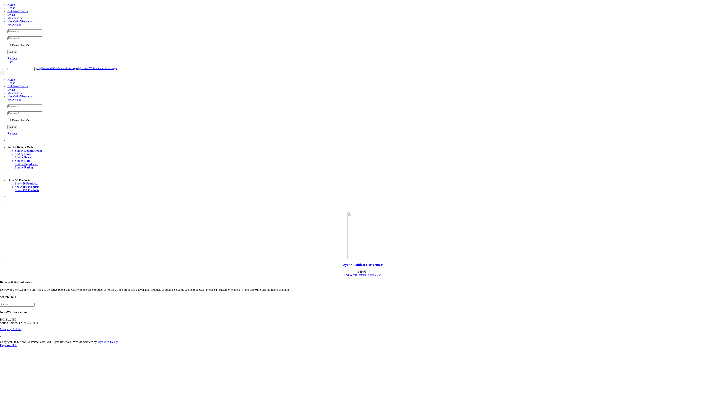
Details (362, 275)
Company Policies (10, 329)
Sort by (28, 150)
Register (12, 58)
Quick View (374, 275)
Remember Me (20, 45)
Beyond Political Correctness (362, 265)
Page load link (8, 345)
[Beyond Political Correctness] (362, 236)
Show (26, 183)
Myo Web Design (107, 341)
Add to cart (350, 275)
